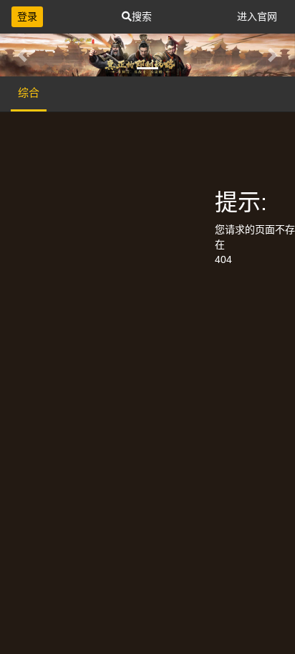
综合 (28, 92)
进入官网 (257, 16)
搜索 (142, 16)
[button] (22, 55)
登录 (27, 16)
